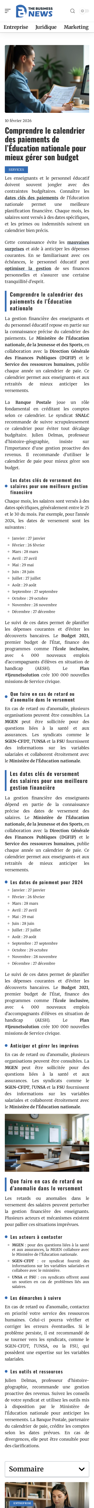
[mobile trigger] (9, 11)
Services (16, 169)
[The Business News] (34, 11)
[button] (81, 1469)
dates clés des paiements (31, 197)
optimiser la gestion (28, 268)
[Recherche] (72, 11)
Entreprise (22, 1503)
